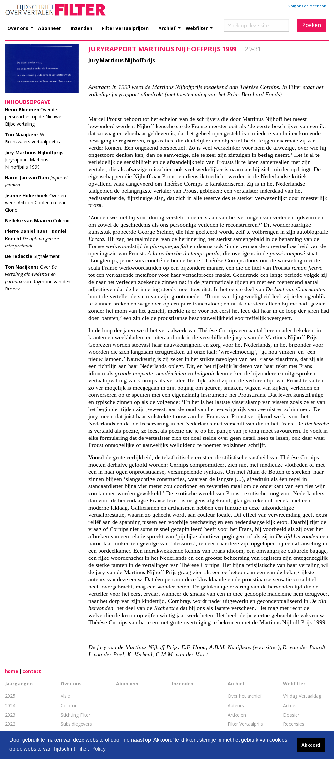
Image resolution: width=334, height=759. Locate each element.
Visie (65, 696)
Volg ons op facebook (307, 5)
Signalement (32, 256)
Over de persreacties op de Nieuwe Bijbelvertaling (33, 116)
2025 (10, 696)
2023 (10, 715)
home (11, 671)
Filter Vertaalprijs (245, 724)
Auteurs (236, 705)
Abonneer (49, 28)
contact (32, 671)
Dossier (291, 715)
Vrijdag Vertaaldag (302, 696)
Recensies (293, 724)
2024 (10, 705)
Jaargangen (19, 683)
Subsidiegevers (76, 724)
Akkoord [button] (310, 745)
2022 (10, 724)
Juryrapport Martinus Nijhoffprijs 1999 (34, 159)
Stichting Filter (75, 715)
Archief (167, 28)
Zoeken (311, 25)
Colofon (69, 705)
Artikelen (237, 715)
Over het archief (245, 696)
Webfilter (197, 28)
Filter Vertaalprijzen (125, 28)
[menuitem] (23, 25)
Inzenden (81, 28)
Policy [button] (98, 749)
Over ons (18, 28)
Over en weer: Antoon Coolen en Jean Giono (36, 202)
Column (37, 220)
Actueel (291, 705)
